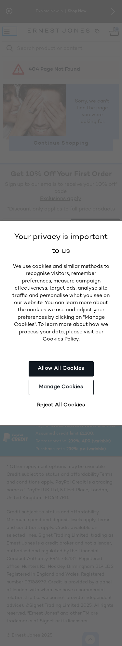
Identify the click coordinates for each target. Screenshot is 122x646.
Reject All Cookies (61, 405)
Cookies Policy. (61, 339)
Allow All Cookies (61, 368)
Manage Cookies (61, 387)
